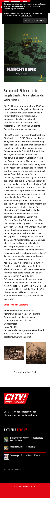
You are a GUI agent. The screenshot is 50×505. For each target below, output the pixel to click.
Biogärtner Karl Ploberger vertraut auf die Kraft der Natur (26, 439)
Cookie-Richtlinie (26, 16)
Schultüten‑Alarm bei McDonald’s (23, 446)
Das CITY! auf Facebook (12, 470)
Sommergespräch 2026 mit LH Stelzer (25, 455)
